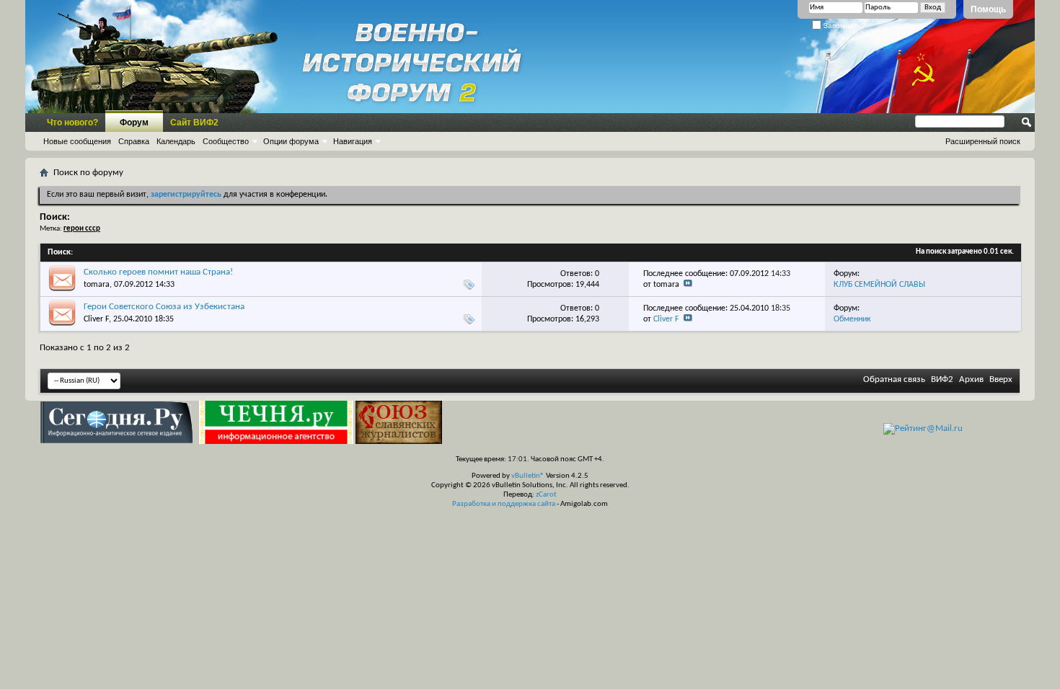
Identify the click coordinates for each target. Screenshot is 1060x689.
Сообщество (226, 141)
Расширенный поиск (982, 141)
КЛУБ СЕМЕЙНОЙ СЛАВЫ (879, 284)
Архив (971, 379)
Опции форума (291, 141)
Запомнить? (843, 26)
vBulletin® (527, 476)
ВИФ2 (942, 379)
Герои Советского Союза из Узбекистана (164, 306)
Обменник (852, 319)
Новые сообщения (77, 141)
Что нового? (72, 122)
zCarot (546, 495)
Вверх (1000, 379)
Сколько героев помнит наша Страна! (158, 272)
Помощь (988, 9)
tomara (97, 284)
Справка (133, 141)
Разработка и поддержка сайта (503, 504)
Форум (134, 122)
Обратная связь (894, 379)
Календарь (175, 141)
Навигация (352, 141)
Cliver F (96, 319)
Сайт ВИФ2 (194, 122)
